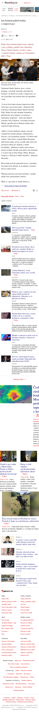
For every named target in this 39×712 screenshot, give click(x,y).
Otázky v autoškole (27, 652)
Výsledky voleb (6, 604)
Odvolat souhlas (11, 702)
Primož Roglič (25, 610)
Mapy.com (18, 660)
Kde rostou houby (13, 664)
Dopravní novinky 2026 (28, 647)
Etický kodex (20, 700)
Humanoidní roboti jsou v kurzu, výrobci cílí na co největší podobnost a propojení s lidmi (24, 315)
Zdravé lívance (25, 625)
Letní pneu (31, 684)
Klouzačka (27, 674)
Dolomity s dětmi (7, 655)
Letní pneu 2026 (26, 641)
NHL (3, 634)
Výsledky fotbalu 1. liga (9, 623)
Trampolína (10, 674)
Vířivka (32, 677)
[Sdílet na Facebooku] (34, 190)
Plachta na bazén (26, 670)
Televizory (18, 687)
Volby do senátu (7, 610)
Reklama (20, 698)
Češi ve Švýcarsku (7, 649)
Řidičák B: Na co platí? (28, 649)
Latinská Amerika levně (9, 652)
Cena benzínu (25, 664)
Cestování (15, 277)
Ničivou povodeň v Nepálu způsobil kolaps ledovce (21, 228)
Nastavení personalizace (25, 702)
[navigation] (2, 2)
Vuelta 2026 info (26, 599)
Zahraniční (15, 232)
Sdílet (12, 36)
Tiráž (32, 698)
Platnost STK (25, 655)
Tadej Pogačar (25, 607)
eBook (5, 36)
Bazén (18, 670)
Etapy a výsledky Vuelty (28, 601)
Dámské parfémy (21, 684)
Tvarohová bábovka (27, 628)
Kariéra (26, 698)
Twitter (14, 698)
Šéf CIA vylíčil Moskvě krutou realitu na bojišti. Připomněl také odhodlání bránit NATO (24, 358)
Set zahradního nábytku (10, 677)
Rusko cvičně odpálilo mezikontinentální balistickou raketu (27, 468)
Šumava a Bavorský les (9, 647)
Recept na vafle (25, 631)
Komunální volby (7, 613)
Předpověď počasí (28, 660)
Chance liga (5, 620)
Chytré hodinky (27, 687)
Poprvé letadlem (7, 644)
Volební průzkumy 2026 (9, 601)
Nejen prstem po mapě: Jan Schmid (15, 186)
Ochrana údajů (30, 700)
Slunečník (19, 674)
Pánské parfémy (19, 690)
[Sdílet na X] (37, 190)
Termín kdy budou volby (9, 607)
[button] (19, 70)
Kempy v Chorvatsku (8, 641)
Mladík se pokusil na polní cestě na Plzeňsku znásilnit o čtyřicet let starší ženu (25, 337)
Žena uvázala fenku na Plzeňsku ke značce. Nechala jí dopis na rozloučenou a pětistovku (20, 519)
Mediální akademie (8, 700)
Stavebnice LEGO (8, 684)
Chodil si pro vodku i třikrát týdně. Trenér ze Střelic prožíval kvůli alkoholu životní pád (8, 469)
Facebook (7, 698)
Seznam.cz (27, 3)
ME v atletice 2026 (7, 628)
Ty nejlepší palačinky (27, 620)
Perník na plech (25, 634)
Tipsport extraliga (7, 625)
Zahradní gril (24, 677)
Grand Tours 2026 (26, 613)
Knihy (16, 196)
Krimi (13, 213)
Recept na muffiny (26, 623)
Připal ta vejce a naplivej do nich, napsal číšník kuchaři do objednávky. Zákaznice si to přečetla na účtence (24, 295)
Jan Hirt (23, 604)
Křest (22, 196)
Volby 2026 (5, 599)
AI (12, 323)
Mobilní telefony (27, 680)
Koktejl (14, 301)
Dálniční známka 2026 (28, 644)
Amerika (14, 363)
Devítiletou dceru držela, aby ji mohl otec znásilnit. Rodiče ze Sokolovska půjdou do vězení (23, 249)
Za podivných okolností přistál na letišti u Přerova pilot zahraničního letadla (24, 208)
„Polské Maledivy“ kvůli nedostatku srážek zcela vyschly (23, 271)
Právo (2, 29)
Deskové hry (9, 687)
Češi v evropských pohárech (19, 667)
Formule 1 (5, 631)
